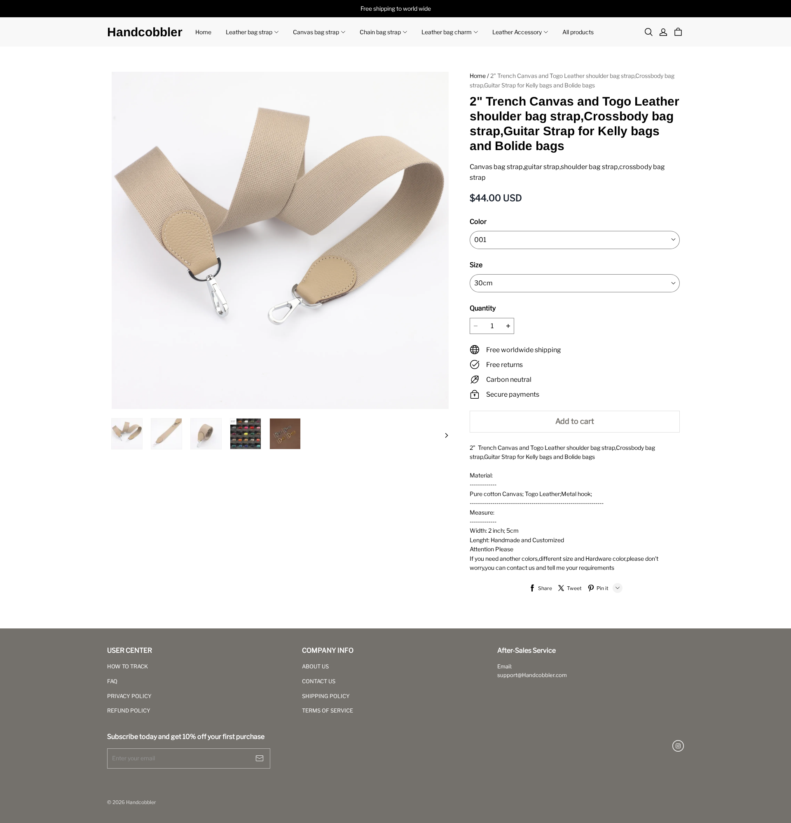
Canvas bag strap (316, 31)
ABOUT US (315, 666)
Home (203, 31)
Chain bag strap (380, 31)
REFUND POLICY (128, 710)
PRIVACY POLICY (129, 696)
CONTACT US (318, 681)
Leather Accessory (517, 31)
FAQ (112, 681)
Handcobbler (145, 32)
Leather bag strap (249, 31)
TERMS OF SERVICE (327, 710)
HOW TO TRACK (127, 666)
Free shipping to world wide (395, 8)
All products (578, 31)
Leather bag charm (446, 31)
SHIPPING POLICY (326, 696)
